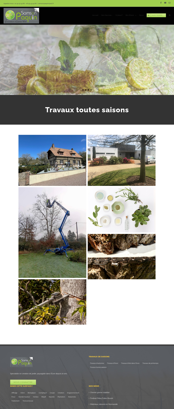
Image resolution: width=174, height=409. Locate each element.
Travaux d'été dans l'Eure (130, 363)
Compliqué (43, 393)
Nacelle (52, 397)
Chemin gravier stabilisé (100, 392)
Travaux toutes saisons (98, 367)
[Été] (87, 47)
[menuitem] (96, 15)
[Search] (169, 15)
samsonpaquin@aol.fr (46, 3)
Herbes (35, 397)
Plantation (61, 397)
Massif (43, 397)
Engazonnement (73, 393)
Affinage (14, 393)
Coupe (52, 393)
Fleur (13, 397)
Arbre (22, 393)
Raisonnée (72, 397)
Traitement (15, 401)
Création (61, 393)
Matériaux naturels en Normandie (104, 404)
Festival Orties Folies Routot (101, 398)
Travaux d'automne (97, 363)
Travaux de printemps (150, 363)
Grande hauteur (24, 397)
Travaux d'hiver (112, 363)
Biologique (32, 393)
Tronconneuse (28, 401)
